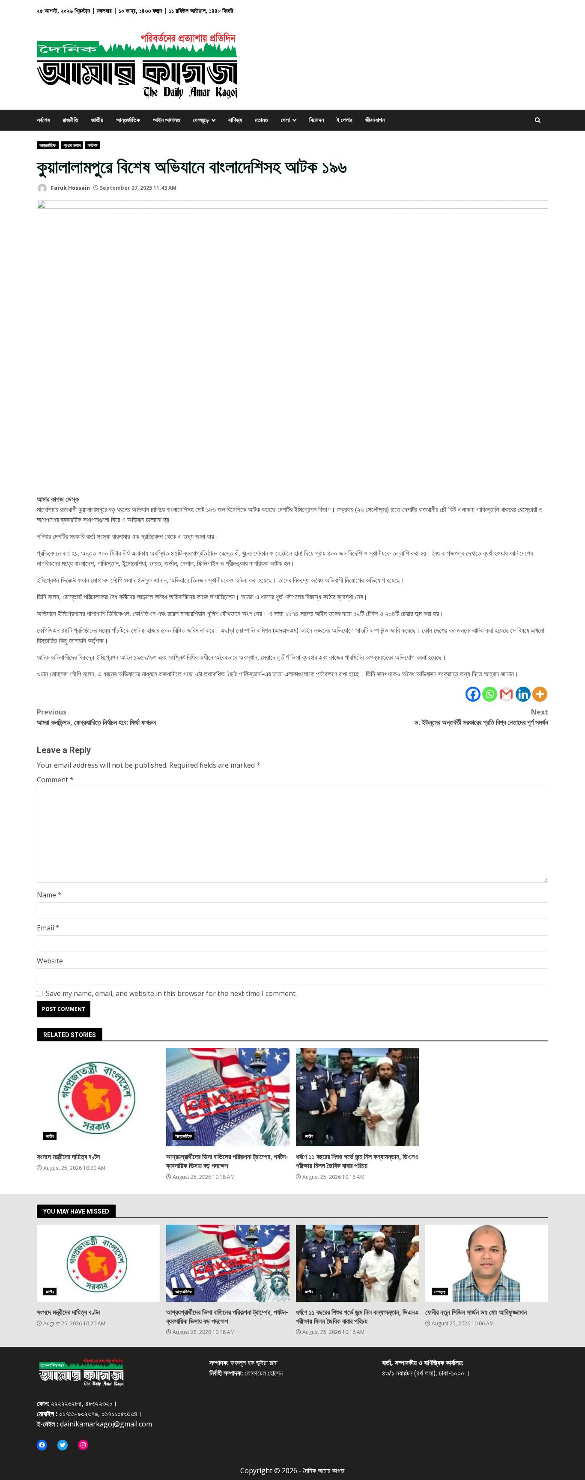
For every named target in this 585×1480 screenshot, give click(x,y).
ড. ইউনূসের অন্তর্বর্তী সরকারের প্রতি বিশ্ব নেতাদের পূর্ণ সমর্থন (481, 717)
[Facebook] (473, 694)
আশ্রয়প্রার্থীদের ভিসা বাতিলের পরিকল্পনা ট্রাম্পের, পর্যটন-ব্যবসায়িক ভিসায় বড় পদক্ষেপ (227, 1097)
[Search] (537, 120)
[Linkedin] (523, 694)
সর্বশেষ (92, 145)
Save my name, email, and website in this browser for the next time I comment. (171, 993)
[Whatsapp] (489, 694)
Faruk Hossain (70, 187)
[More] (539, 694)
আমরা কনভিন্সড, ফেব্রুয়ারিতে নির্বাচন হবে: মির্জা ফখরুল (96, 717)
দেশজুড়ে (439, 1292)
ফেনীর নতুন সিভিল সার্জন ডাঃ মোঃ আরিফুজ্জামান (486, 1263)
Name (49, 895)
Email (48, 928)
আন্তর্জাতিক (47, 145)
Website (50, 961)
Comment (55, 779)
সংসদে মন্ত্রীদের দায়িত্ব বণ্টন (98, 1097)
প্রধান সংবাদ (72, 145)
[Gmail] (506, 694)
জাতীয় (50, 1136)
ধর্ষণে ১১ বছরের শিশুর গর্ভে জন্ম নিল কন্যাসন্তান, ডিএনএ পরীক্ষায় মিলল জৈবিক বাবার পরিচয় (357, 1097)
